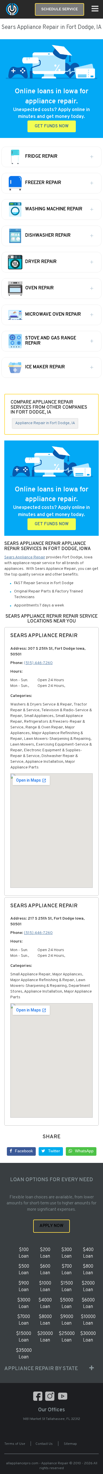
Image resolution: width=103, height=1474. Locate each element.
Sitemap (70, 1444)
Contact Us (44, 1444)
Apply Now (51, 1226)
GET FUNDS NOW (52, 126)
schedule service (59, 9)
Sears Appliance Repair (24, 557)
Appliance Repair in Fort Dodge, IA (45, 423)
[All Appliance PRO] (12, 9)
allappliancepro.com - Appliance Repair (37, 1463)
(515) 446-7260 (38, 663)
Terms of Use (14, 1444)
